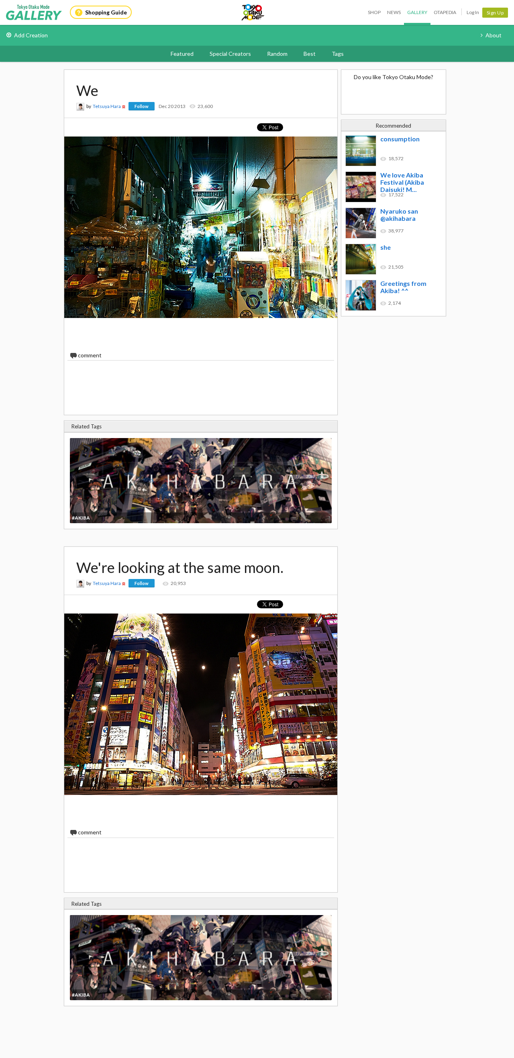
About (493, 35)
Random (277, 53)
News (394, 12)
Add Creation (31, 35)
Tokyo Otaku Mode (253, 12)
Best (310, 53)
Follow (142, 106)
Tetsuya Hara (107, 106)
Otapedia (445, 12)
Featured (182, 53)
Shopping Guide (106, 12)
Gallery (417, 12)
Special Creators (230, 53)
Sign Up (495, 13)
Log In (473, 12)
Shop (374, 12)
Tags (338, 53)
